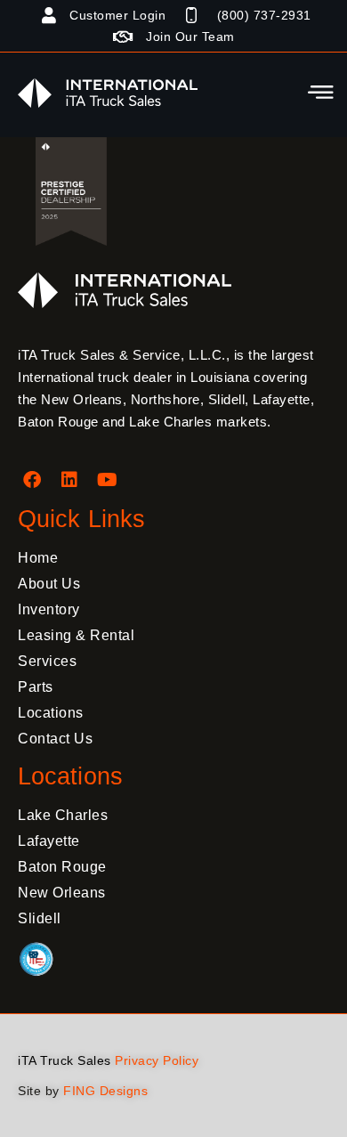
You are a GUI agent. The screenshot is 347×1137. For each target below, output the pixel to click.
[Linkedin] (70, 480)
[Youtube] (107, 480)
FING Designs (105, 1091)
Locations (51, 712)
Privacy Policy (156, 1060)
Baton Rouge (62, 866)
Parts (35, 686)
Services (47, 661)
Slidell (39, 918)
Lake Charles (63, 815)
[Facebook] (32, 480)
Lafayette (49, 841)
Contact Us (55, 738)
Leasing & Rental (76, 635)
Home (38, 557)
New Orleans (62, 892)
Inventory (49, 609)
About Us (49, 583)
